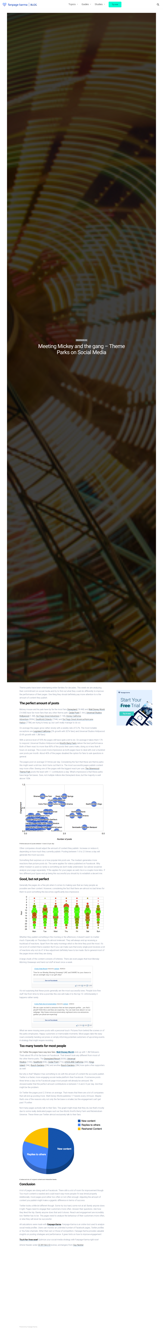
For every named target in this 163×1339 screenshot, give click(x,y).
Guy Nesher (78, 1245)
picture (57, 969)
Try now (115, 4)
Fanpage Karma (54, 1224)
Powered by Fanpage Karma (28, 1327)
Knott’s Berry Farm (68, 743)
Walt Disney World (97, 709)
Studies (99, 4)
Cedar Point (74, 713)
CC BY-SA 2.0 (44, 1245)
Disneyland (72, 709)
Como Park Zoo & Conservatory (45, 1004)
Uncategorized (81, 340)
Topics (72, 4)
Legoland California (41, 731)
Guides (85, 4)
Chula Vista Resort (40, 969)
